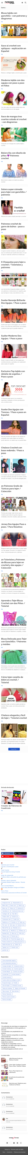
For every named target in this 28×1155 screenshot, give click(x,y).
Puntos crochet (7, 941)
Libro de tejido (6, 985)
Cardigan (5, 913)
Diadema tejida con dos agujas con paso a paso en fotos (12, 83)
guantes (5, 950)
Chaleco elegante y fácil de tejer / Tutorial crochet (14, 716)
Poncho (14, 936)
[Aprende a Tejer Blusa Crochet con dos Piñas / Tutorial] (14, 619)
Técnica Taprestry (6, 994)
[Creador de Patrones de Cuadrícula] (14, 797)
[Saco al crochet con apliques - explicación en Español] (14, 64)
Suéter (17, 944)
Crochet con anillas (18, 971)
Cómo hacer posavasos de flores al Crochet (14, 892)
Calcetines (5, 911)
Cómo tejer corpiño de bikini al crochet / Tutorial (12, 680)
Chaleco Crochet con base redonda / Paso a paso (12, 450)
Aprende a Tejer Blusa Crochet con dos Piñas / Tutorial (13, 603)
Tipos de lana (15, 991)
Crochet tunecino (6, 977)
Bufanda (20, 908)
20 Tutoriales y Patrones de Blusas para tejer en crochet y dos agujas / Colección (13, 563)
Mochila (13, 930)
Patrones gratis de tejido (17, 1149)
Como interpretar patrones (9, 963)
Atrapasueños (17, 902)
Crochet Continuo (6, 968)
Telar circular (5, 991)
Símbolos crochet (16, 985)
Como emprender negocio (9, 960)
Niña (14, 933)
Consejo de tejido (6, 966)
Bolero (21, 905)
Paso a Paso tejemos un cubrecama (15, 1071)
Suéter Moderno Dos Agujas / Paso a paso (11, 337)
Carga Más (13, 749)
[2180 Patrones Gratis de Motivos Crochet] (4, 1060)
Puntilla (5, 939)
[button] (2, 2)
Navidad (5, 933)
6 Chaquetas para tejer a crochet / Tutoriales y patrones (13, 265)
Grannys (21, 925)
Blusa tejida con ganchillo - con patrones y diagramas (14, 16)
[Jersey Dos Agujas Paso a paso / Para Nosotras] (14, 539)
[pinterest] (17, 1143)
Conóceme (9, 1152)
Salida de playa (7, 944)
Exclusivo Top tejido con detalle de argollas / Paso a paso (13, 374)
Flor (4, 925)
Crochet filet (5, 974)
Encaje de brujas (6, 982)
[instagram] (21, 1143)
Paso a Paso (4, 891)
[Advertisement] (14, 768)
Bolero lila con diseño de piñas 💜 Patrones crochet (13, 156)
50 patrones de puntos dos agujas (16, 1077)
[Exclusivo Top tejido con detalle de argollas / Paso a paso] (14, 389)
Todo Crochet (5, 870)
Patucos (5, 936)
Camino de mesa (17, 911)
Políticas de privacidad (19, 1152)
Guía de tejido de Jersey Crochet (10, 872)
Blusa (13, 905)
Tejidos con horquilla (20, 988)
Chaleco (5, 916)
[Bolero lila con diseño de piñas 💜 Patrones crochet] (14, 171)
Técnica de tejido (6, 999)
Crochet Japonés (18, 968)
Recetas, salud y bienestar (8, 880)
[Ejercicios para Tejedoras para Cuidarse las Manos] (4, 1085)
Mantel (5, 930)
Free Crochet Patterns (7, 885)
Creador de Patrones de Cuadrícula (11, 807)
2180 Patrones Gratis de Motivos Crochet (15, 1059)
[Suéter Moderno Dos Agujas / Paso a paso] (14, 351)
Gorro (12, 925)
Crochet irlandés (15, 974)
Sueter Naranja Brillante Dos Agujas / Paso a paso (13, 301)
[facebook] (7, 1143)
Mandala (16, 927)
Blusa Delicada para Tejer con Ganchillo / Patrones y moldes (14, 641)
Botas (12, 908)
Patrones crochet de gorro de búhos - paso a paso (12, 226)
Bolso (4, 908)
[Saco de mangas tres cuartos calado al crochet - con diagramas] (14, 135)
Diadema (5, 922)
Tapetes (5, 947)
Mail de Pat (6, 927)
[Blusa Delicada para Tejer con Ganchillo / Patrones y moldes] (14, 657)
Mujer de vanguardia (7, 875)
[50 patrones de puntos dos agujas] (4, 1078)
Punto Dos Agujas (16, 939)
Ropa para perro (19, 941)
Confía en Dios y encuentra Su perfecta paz (13, 877)
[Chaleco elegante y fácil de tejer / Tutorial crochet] (14, 731)
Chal (14, 913)
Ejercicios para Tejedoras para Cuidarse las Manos (17, 1084)
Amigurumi (6, 902)
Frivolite (15, 982)
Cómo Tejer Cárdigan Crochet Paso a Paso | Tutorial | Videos (17, 1065)
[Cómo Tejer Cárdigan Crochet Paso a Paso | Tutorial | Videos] (4, 1066)
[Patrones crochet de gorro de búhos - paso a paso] (14, 242)
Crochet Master (6, 971)
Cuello (16, 919)
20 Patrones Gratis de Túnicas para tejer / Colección (11, 489)
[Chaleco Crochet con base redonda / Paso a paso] (14, 466)
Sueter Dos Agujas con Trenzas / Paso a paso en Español (13, 412)
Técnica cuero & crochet (8, 996)
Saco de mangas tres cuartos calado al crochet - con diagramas (14, 119)
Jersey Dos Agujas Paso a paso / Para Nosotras (13, 525)
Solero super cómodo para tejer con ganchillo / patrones (14, 192)
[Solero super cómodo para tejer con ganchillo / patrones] (14, 207)
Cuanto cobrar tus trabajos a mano (11, 980)
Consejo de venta (18, 966)
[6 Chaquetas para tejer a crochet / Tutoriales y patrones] (14, 280)
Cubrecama (6, 919)
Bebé (5, 905)
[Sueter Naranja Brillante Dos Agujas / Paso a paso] (14, 316)
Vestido (14, 947)
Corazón (15, 916)
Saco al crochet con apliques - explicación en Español (13, 48)
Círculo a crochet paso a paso (9, 866)
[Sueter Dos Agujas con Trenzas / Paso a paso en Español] (14, 427)
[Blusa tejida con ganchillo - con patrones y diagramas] (14, 31)
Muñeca (22, 930)
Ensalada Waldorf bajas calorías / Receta (13, 882)
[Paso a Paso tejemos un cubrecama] (4, 1072)
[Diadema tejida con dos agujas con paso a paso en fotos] (14, 98)
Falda (22, 922)
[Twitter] (10, 1143)
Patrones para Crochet (7, 865)
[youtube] (14, 1143)
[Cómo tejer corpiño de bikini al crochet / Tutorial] (14, 695)
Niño (21, 933)
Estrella (14, 922)
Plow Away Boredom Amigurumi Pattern (13, 887)
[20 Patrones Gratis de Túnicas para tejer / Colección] (14, 504)
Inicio (4, 1152)
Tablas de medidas (7, 988)
